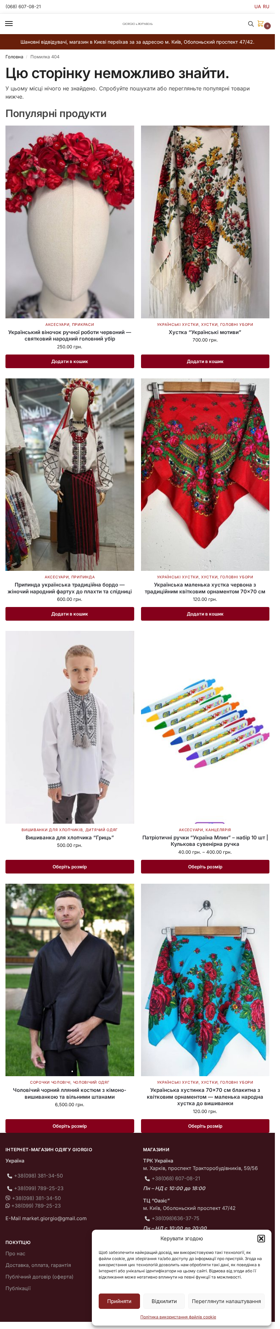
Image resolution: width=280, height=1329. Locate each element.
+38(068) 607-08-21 (176, 1178)
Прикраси (83, 324)
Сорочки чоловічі (50, 1082)
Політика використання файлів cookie (178, 1316)
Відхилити (164, 1301)
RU (266, 6)
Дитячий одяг (101, 830)
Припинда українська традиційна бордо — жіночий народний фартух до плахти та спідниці (70, 588)
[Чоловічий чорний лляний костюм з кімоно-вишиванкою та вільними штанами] (69, 980)
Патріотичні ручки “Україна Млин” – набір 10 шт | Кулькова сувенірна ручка (205, 841)
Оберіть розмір (70, 866)
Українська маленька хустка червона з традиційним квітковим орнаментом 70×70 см (205, 588)
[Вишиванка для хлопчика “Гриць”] (69, 727)
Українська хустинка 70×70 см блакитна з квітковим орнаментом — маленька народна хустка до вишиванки (205, 1097)
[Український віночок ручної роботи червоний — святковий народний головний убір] (69, 222)
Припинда (83, 577)
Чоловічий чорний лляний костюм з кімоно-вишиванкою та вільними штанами (69, 1093)
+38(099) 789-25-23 (39, 1188)
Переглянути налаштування (226, 1301)
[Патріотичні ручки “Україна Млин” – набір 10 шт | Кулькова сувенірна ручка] (205, 727)
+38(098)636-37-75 (175, 1218)
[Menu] (15, 24)
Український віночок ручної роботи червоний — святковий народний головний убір (69, 335)
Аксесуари (57, 324)
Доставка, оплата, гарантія (38, 1265)
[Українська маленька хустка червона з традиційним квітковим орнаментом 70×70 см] (205, 474)
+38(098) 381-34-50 (38, 1176)
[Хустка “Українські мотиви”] (205, 222)
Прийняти (119, 1301)
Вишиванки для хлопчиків (52, 830)
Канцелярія (218, 830)
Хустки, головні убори (227, 324)
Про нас (15, 1254)
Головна (14, 56)
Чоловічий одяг (91, 1082)
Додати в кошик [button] (69, 361)
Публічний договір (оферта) (39, 1277)
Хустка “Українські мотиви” (205, 332)
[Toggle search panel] (251, 24)
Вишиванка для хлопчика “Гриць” (70, 837)
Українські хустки (178, 324)
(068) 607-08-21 (23, 6)
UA (257, 6)
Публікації (18, 1288)
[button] (261, 1238)
